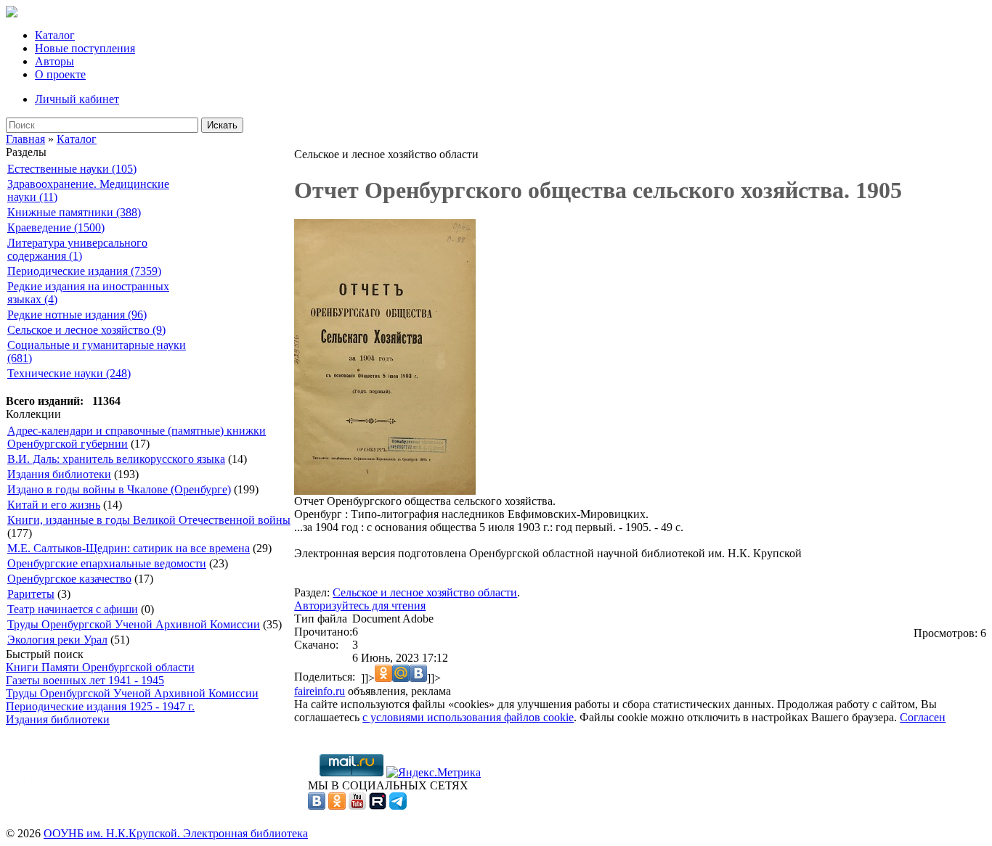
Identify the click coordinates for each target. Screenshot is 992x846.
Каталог (55, 35)
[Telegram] (398, 806)
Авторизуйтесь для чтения (360, 605)
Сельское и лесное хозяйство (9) (86, 330)
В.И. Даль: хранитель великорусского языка (116, 459)
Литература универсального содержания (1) (77, 249)
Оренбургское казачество (69, 578)
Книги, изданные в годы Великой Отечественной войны (148, 520)
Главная (25, 139)
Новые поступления (85, 48)
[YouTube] (357, 806)
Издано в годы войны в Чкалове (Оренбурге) (119, 489)
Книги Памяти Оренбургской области (100, 667)
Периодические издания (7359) (84, 271)
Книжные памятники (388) (74, 212)
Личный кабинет (77, 99)
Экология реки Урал (57, 639)
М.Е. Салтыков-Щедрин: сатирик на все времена (128, 548)
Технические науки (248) (69, 373)
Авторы (54, 61)
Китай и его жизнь (53, 504)
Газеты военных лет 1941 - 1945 (85, 680)
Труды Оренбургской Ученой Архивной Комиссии (133, 624)
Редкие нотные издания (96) (77, 314)
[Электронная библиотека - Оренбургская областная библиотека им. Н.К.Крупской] (11, 13)
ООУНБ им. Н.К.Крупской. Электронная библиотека (176, 833)
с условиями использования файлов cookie (468, 717)
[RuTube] (377, 806)
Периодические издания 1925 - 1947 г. (100, 706)
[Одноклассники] (337, 806)
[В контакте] (316, 806)
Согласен (923, 717)
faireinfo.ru (319, 691)
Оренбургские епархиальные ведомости (106, 563)
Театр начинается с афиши (72, 609)
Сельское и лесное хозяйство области (425, 592)
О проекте (60, 74)
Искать (222, 125)
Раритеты (30, 594)
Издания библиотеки (59, 474)
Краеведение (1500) (56, 227)
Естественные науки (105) (72, 169)
